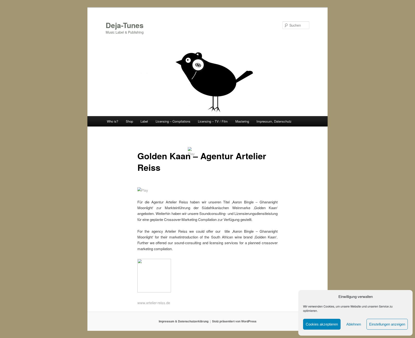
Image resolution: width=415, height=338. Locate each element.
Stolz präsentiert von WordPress (234, 321)
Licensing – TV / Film (213, 121)
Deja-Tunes (125, 25)
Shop (129, 121)
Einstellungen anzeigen (387, 324)
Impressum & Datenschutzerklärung (183, 321)
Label (144, 121)
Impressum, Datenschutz (274, 121)
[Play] (142, 190)
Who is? (112, 121)
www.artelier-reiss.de (153, 302)
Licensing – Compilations (173, 121)
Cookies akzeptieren (322, 324)
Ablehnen (353, 324)
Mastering (242, 121)
